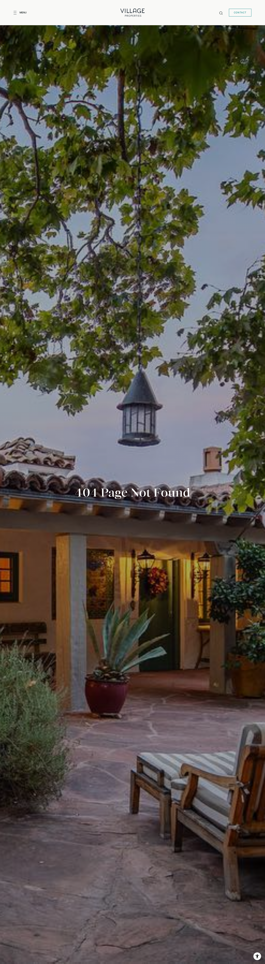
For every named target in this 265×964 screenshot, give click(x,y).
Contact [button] (240, 12)
